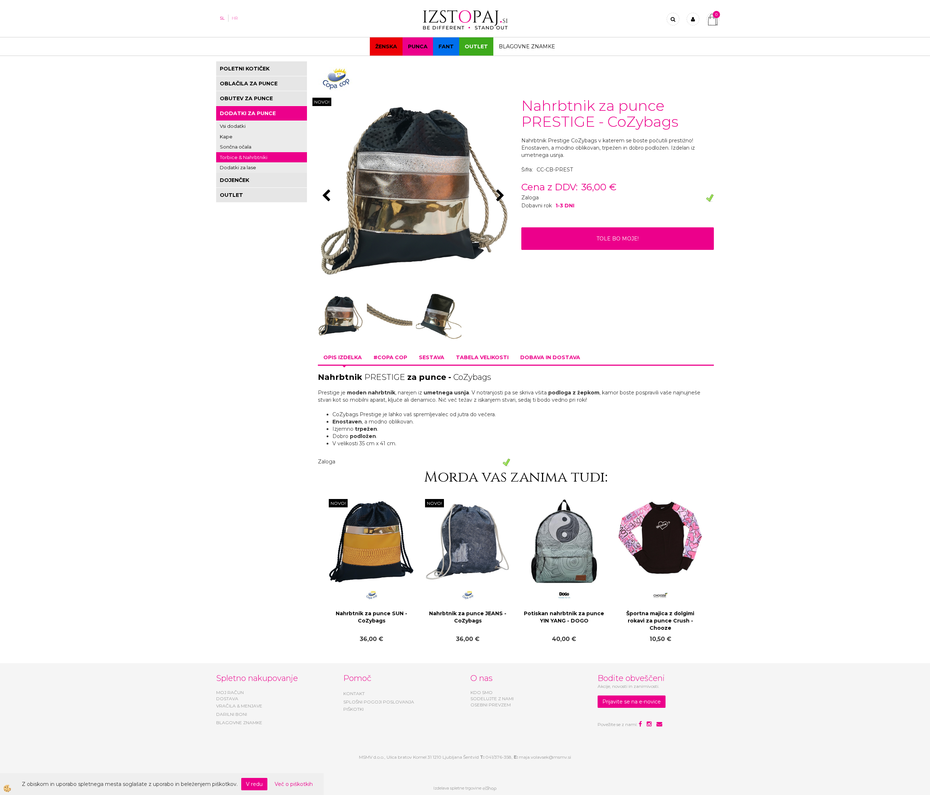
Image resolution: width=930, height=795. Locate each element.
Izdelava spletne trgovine (457, 788)
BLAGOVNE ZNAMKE (239, 722)
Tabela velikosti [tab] (482, 357)
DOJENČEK (234, 180)
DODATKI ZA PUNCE (248, 113)
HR (235, 18)
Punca (418, 46)
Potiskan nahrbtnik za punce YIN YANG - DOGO (564, 617)
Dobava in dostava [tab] (550, 357)
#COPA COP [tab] (390, 357)
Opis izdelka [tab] (342, 357)
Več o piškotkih (294, 784)
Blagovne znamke (527, 46)
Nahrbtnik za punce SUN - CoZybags (371, 617)
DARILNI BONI (231, 714)
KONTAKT (354, 693)
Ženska (386, 46)
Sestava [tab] (431, 357)
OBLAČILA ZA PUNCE (249, 83)
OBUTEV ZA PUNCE (246, 98)
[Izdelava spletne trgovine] (489, 788)
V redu (254, 784)
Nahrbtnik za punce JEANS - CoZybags (467, 617)
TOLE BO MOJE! (618, 238)
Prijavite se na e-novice (631, 701)
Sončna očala (235, 147)
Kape (226, 136)
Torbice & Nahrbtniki (243, 157)
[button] (501, 196)
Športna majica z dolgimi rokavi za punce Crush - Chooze (660, 620)
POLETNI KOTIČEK (245, 68)
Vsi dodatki (233, 126)
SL (222, 18)
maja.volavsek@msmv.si (545, 757)
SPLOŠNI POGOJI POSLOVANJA (378, 702)
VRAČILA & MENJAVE (239, 706)
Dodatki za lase (238, 167)
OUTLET (476, 46)
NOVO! (321, 102)
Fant (446, 46)
